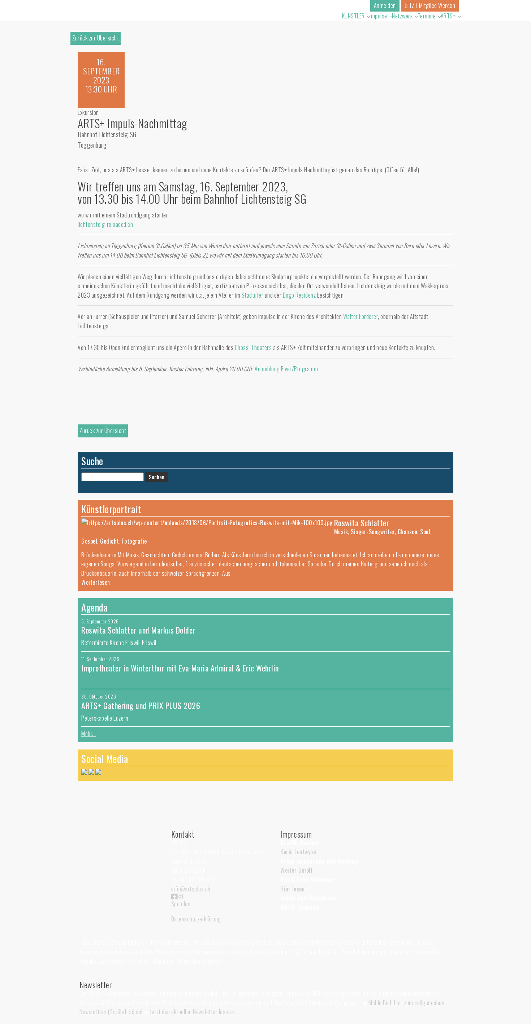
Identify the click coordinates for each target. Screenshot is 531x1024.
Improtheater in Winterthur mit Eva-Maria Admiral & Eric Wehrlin (180, 668)
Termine (427, 16)
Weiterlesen (95, 582)
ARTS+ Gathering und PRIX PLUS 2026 (140, 705)
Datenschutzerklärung (196, 919)
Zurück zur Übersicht (95, 38)
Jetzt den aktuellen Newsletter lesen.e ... (195, 1011)
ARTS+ (448, 16)
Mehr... (88, 733)
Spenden (181, 903)
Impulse (378, 16)
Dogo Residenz (299, 295)
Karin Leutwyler (298, 851)
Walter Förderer (360, 316)
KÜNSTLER (353, 16)
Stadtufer (253, 295)
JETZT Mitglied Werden (430, 5)
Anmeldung (267, 368)
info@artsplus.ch (191, 889)
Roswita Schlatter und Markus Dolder (138, 630)
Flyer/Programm (299, 368)
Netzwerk (402, 16)
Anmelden (385, 5)
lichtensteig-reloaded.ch (105, 224)
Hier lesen (292, 889)
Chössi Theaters (253, 347)
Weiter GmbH (296, 870)
